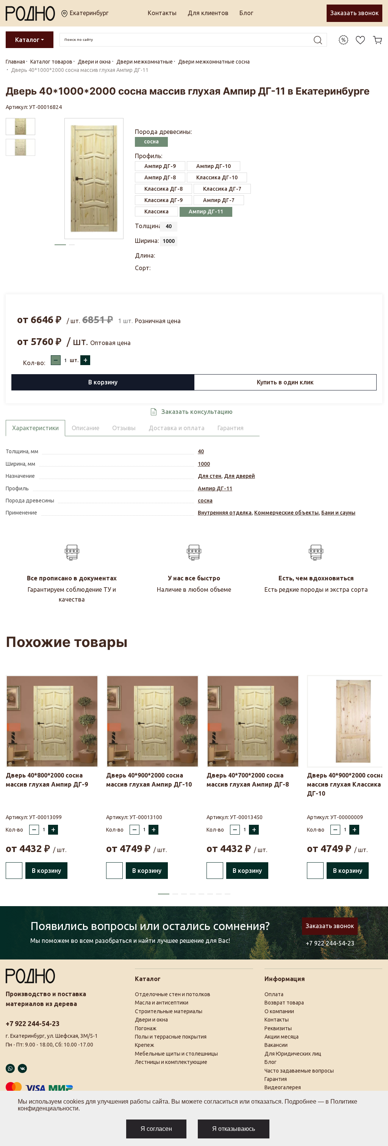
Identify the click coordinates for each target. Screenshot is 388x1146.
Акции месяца (281, 1037)
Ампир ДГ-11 (215, 488)
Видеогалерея (282, 1087)
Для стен (209, 476)
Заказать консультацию (197, 411)
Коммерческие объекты (286, 513)
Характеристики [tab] (35, 428)
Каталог (27, 39)
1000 (204, 464)
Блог (246, 12)
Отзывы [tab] (124, 428)
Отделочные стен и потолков (172, 994)
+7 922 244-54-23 (330, 943)
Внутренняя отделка (225, 513)
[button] (60, 244)
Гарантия (275, 1079)
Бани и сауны (338, 513)
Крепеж (144, 1045)
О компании (279, 1011)
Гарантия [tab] (230, 428)
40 (201, 451)
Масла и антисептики (161, 1003)
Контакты (162, 12)
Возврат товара (284, 1003)
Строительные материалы (168, 1011)
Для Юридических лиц (292, 1054)
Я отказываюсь (233, 1129)
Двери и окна (151, 1020)
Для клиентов (208, 12)
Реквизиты (278, 1028)
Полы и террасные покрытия (171, 1037)
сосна (205, 501)
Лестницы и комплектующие (171, 1062)
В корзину (102, 382)
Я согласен (156, 1129)
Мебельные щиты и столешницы (176, 1054)
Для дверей (239, 476)
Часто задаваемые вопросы (299, 1071)
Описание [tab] (85, 428)
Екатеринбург (88, 12)
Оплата (273, 994)
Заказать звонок (354, 12)
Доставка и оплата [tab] (177, 428)
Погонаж (145, 1028)
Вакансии (276, 1045)
